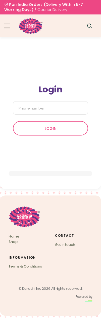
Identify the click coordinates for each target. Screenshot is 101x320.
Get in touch (65, 244)
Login (51, 128)
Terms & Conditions (25, 266)
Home (14, 236)
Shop (13, 241)
